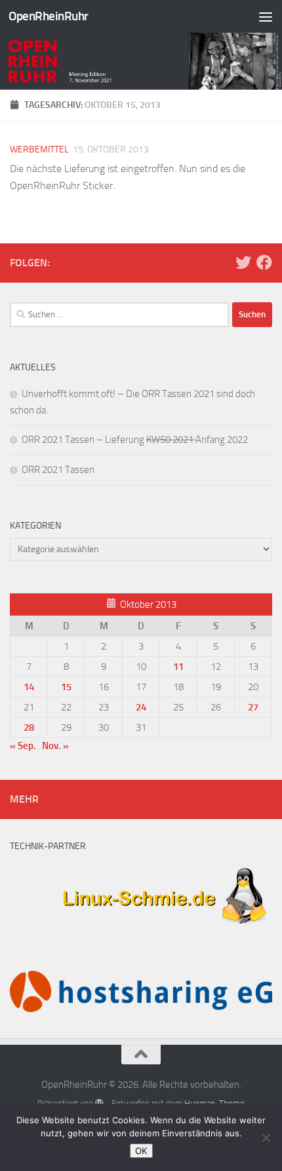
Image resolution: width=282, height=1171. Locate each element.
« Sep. (23, 746)
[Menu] (265, 16)
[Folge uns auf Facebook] (264, 262)
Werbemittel (39, 149)
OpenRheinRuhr (49, 16)
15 (66, 687)
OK (141, 1150)
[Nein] (265, 1137)
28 (29, 727)
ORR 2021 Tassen (58, 470)
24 (141, 707)
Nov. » (55, 746)
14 (29, 687)
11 (178, 667)
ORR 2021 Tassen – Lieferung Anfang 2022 (135, 440)
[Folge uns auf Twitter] (243, 262)
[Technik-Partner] (141, 930)
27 (253, 707)
